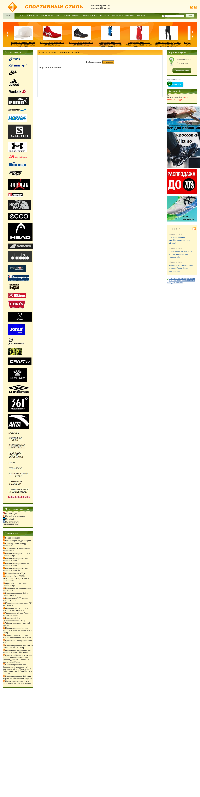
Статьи (19, 16)
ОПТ (58, 16)
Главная (9, 16)
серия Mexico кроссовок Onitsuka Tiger (15, 584)
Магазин (141, 16)
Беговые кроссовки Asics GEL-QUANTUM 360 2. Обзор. (18, 646)
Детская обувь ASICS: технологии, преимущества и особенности (16, 578)
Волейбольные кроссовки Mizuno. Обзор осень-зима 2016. (17, 636)
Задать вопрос (90, 16)
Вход (169, 95)
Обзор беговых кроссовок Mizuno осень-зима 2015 (15, 609)
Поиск (168, 16)
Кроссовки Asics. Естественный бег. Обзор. (14, 619)
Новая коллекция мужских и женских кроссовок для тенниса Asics (180, 254)
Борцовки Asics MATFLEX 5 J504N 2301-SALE (52, 44)
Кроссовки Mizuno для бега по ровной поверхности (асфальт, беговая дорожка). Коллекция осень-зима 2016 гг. (17, 658)
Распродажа (32, 16)
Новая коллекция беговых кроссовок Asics (15, 559)
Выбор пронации (12, 538)
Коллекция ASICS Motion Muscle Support (15, 599)
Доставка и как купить (123, 16)
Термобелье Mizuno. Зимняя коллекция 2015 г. (16, 614)
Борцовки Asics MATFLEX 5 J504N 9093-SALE (81, 44)
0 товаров (182, 63)
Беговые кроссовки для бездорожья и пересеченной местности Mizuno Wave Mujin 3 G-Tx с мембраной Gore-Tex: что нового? (17, 669)
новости (175, 229)
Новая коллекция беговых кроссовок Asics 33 (15, 569)
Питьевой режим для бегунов (18, 541)
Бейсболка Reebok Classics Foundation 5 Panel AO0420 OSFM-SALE (23, 45)
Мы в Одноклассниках (15, 516)
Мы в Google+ (11, 513)
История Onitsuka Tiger (15, 573)
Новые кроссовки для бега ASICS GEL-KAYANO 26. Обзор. (17, 682)
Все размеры (107, 62)
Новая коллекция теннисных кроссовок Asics (16, 564)
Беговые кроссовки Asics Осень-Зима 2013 (15, 594)
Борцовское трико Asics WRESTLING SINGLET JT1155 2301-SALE (139, 45)
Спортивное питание (69, 52)
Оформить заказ (182, 70)
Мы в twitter (10, 519)
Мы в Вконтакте (12, 522)
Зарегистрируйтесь (177, 98)
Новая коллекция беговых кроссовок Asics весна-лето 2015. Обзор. (18, 630)
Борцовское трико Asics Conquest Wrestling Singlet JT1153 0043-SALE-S (110, 45)
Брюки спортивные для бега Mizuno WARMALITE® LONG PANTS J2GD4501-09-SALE (168, 45)
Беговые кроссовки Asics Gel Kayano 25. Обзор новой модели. (17, 677)
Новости (104, 16)
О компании (47, 16)
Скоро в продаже (71, 16)
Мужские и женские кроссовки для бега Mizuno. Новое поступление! (181, 268)
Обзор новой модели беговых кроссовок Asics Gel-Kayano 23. (17, 651)
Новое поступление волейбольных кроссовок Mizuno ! (179, 240)
